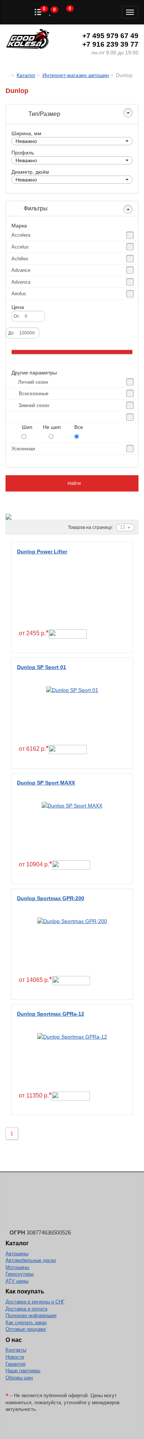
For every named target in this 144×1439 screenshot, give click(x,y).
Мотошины (17, 1267)
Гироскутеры (20, 1274)
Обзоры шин (19, 1377)
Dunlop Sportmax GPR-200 (50, 898)
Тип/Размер (43, 114)
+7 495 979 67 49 (110, 36)
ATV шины (17, 1281)
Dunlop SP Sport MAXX (46, 783)
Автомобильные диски (31, 1260)
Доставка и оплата (26, 1309)
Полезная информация (31, 1315)
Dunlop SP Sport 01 (41, 667)
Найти (73, 483)
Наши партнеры (23, 1370)
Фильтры (35, 208)
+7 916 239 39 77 (110, 44)
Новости (15, 1357)
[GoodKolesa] (8, 75)
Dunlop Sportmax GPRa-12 (50, 1014)
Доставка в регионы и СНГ (35, 1302)
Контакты (16, 1350)
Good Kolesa (28, 39)
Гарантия (15, 1364)
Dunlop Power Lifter (42, 551)
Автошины (17, 1253)
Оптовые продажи (26, 1329)
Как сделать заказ (26, 1322)
